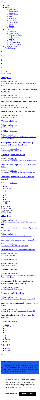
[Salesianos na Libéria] (8, 117)
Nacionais (12, 20)
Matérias (7, 7)
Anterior (8, 188)
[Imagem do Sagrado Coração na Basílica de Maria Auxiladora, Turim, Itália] (16, 97)
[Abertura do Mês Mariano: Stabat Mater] (14, 107)
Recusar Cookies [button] (11, 393)
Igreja (11, 24)
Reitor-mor (12, 31)
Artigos (7, 29)
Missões (11, 26)
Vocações (12, 28)
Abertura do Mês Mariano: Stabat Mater (18, 111)
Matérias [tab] (7, 348)
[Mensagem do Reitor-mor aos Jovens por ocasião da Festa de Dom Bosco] (20, 139)
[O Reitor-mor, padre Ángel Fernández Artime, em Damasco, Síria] (20, 85)
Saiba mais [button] (29, 387)
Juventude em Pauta (15, 35)
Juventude (12, 18)
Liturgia (11, 39)
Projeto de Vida (14, 37)
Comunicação (13, 11)
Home (7, 5)
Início (7, 186)
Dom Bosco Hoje (14, 42)
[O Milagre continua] (8, 127)
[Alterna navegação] (4, 2)
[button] (1, 354)
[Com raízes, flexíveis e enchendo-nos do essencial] (18, 172)
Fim (6, 203)
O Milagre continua (9, 131)
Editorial (12, 40)
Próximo (8, 201)
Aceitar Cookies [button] (27, 393)
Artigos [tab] (7, 350)
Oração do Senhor (15, 44)
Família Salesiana (10, 48)
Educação (12, 13)
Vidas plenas (6, 78)
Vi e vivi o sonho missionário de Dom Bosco (19, 101)
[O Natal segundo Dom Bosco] (11, 151)
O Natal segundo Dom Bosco (13, 155)
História (11, 16)
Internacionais (13, 22)
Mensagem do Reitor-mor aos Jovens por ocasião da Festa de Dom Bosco (18, 143)
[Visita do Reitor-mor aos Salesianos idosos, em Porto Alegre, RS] (6, 74)
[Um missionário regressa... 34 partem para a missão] (18, 160)
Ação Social (13, 9)
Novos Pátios (13, 33)
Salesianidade (13, 15)
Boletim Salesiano (11, 46)
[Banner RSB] (6, 208)
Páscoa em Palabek (9, 121)
